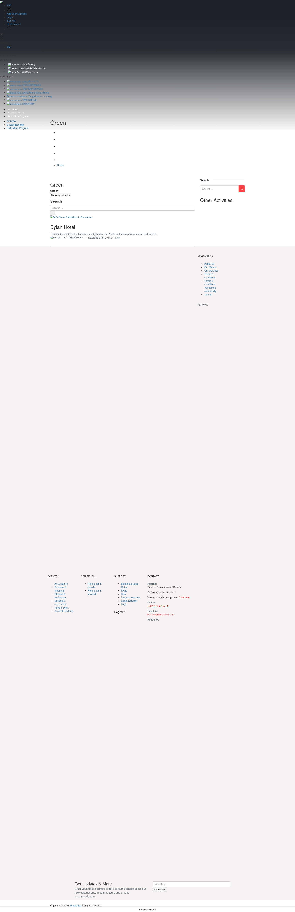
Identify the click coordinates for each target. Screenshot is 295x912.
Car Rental (33, 71)
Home (60, 165)
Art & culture (61, 583)
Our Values (35, 85)
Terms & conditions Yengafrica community (29, 96)
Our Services (36, 88)
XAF (9, 5)
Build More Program (18, 116)
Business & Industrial (60, 588)
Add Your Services (17, 13)
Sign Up (11, 20)
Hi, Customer (14, 24)
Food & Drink (61, 607)
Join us (32, 99)
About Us (34, 81)
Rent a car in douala (95, 585)
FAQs (124, 590)
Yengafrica (75, 905)
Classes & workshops (60, 595)
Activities (12, 109)
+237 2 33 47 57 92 (158, 606)
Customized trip (16, 112)
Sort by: (54, 190)
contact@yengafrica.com (161, 614)
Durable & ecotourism (60, 602)
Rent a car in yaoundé (95, 592)
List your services (130, 597)
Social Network (129, 600)
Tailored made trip (36, 68)
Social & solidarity (63, 611)
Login (10, 17)
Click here (184, 597)
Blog (123, 594)
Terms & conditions (39, 92)
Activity (31, 64)
